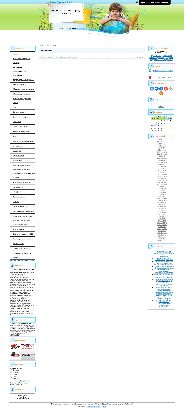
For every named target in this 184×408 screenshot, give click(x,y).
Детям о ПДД (17, 160)
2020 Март (162, 186)
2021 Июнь (162, 216)
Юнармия (16, 202)
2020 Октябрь (162, 200)
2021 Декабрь (162, 229)
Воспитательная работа (21, 126)
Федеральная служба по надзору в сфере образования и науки (164, 288)
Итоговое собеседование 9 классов (22, 101)
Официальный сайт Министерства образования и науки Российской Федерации (164, 254)
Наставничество (18, 112)
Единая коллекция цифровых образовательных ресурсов (164, 267)
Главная (53, 2)
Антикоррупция (18, 146)
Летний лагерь (47, 51)
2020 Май (162, 190)
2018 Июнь (162, 150)
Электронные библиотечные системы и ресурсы (164, 297)
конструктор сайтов (93, 406)
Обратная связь (18, 244)
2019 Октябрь (162, 176)
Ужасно (15, 378)
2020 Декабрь (162, 204)
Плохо (15, 376)
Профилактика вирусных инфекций (21, 61)
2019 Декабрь (162, 180)
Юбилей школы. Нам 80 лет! (22, 248)
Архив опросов (24, 383)
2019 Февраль (162, 162)
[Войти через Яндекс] (166, 89)
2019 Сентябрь (162, 174)
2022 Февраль (162, 233)
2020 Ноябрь (162, 202)
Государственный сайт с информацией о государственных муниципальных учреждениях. (164, 303)
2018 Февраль (162, 142)
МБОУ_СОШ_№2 (61, 57)
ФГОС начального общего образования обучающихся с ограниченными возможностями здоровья (24, 171)
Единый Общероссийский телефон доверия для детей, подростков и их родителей (161, 58)
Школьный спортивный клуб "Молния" (22, 255)
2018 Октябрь (162, 154)
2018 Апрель (162, 146)
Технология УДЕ (18, 187)
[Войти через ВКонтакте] (157, 89)
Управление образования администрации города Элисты (164, 280)
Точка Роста (17, 122)
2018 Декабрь (162, 158)
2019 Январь (162, 160)
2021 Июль (162, 218)
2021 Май (162, 214)
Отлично (16, 370)
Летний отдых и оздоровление (23, 239)
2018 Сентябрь (162, 152)
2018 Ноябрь (162, 156)
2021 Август (162, 221)
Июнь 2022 (161, 116)
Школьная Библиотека (20, 206)
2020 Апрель (162, 188)
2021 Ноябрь (162, 227)
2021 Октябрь (162, 225)
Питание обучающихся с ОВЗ (23, 234)
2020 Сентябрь (162, 198)
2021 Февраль (162, 208)
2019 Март (162, 164)
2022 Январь (162, 231)
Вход (68, 2)
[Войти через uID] (152, 89)
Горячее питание (18, 229)
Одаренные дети (18, 155)
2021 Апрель (162, 212)
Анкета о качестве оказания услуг (22, 260)
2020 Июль (162, 194)
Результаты (14, 383)
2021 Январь (162, 206)
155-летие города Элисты (21, 94)
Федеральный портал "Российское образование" (164, 259)
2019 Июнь (162, 170)
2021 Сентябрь (162, 223)
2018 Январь (162, 140)
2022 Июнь (162, 241)
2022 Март (162, 235)
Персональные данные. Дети (22, 182)
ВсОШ (15, 136)
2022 (47, 45)
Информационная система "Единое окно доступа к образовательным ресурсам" (164, 263)
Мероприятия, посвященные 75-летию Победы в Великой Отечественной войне (24, 220)
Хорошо (15, 372)
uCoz (104, 406)
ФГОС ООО (17, 192)
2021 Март (162, 210)
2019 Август (162, 172)
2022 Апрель (162, 237)
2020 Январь (162, 182)
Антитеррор (17, 151)
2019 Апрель (162, 166)
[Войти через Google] (170, 88)
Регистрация (61, 2)
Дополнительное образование (23, 141)
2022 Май (162, 239)
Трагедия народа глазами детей (23, 211)
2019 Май (162, 168)
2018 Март (162, 144)
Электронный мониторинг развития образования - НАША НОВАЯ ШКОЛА (164, 293)
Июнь (53, 45)
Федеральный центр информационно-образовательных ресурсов (164, 271)
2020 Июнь (162, 192)
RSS (72, 2)
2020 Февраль (162, 184)
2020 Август (162, 196)
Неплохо (16, 374)
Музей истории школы (20, 84)
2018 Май (162, 148)
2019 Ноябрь (162, 178)
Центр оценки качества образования (164, 284)
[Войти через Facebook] (161, 89)
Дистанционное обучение (21, 117)
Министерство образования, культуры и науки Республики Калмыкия (164, 275)
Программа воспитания (21, 131)
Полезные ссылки (19, 197)
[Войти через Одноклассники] (161, 93)
